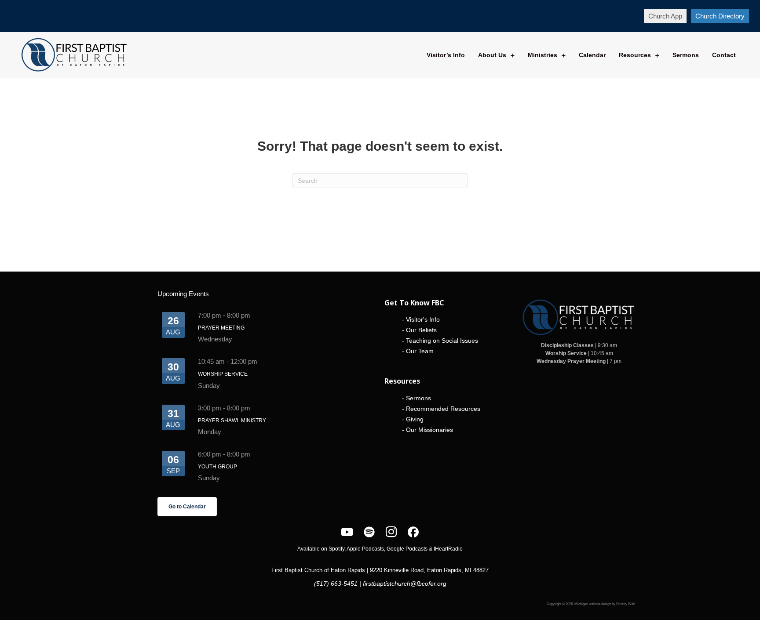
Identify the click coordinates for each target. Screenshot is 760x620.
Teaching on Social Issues (442, 340)
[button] (665, 16)
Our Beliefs (421, 330)
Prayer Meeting (221, 328)
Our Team (420, 351)
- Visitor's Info (421, 319)
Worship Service (223, 374)
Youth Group (217, 467)
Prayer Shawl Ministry (232, 420)
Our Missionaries (429, 429)
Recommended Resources (443, 408)
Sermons (418, 398)
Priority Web (625, 604)
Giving (415, 419)
